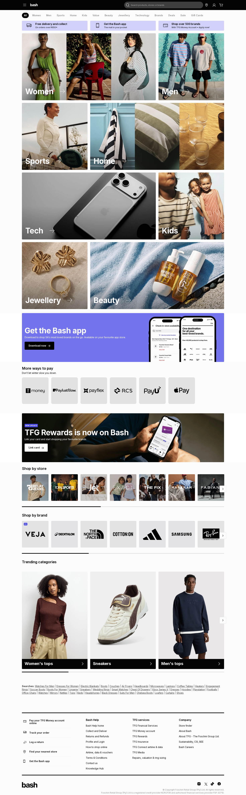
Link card (34, 447)
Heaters (199, 686)
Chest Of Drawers (140, 689)
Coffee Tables (185, 686)
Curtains (170, 692)
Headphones (92, 692)
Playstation (199, 689)
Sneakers (85, 689)
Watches (43, 692)
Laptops (170, 686)
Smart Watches (120, 689)
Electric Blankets (90, 686)
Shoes (180, 692)
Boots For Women (57, 689)
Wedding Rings (101, 689)
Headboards (141, 686)
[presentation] (25, 15)
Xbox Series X (160, 689)
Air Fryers (127, 686)
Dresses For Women (67, 686)
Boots (104, 686)
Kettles (63, 692)
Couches (114, 686)
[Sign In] (214, 5)
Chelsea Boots (145, 692)
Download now (37, 345)
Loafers (159, 692)
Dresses (174, 689)
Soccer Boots (37, 689)
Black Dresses (109, 692)
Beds (80, 692)
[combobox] (163, 5)
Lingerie (73, 689)
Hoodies (186, 689)
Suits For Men (127, 692)
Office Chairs (29, 692)
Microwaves (157, 686)
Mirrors (54, 692)
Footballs (212, 689)
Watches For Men (44, 686)
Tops (72, 692)
